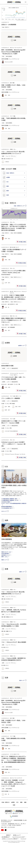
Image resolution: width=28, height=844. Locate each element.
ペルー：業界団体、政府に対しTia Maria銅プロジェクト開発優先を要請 (13, 611)
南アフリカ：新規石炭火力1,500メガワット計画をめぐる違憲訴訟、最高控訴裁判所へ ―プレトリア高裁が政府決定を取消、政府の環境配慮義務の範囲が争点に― (13, 760)
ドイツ (19, 396)
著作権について (17, 835)
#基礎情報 (3, 256)
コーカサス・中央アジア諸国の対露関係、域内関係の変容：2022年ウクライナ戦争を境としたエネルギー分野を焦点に (13, 297)
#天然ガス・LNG (14, 304)
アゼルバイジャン (17, 291)
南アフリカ (16, 754)
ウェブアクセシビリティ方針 (18, 836)
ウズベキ (12, 293)
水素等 (3, 368)
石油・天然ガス (5, 27)
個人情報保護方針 (6, 836)
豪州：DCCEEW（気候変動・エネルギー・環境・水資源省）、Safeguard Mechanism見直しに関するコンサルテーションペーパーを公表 (13, 783)
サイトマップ (23, 838)
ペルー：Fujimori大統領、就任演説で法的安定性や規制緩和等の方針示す (13, 659)
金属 (3, 156)
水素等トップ (21, 345)
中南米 (11, 149)
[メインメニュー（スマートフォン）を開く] (25, 2)
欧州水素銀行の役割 (7, 366)
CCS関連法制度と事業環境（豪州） (9, 498)
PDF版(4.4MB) (22, 286)
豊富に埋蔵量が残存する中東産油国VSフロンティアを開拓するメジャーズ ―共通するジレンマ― (13, 320)
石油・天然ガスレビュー (16, 277)
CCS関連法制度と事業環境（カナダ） (10, 500)
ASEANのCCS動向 (5, 502)
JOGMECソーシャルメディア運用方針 (10, 838)
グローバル (12, 222)
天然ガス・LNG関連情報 (8, 24)
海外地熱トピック (5, 555)
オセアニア (12, 47)
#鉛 (4, 631)
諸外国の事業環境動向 (6, 506)
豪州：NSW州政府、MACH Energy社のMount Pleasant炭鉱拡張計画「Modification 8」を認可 (13, 52)
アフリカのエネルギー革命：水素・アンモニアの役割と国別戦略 (13, 378)
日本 (14, 396)
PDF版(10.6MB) (21, 311)
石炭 (3, 56)
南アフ (15, 375)
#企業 (2, 279)
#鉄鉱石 (8, 617)
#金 (4, 158)
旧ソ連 (13, 247)
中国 (14, 116)
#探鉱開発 (12, 327)
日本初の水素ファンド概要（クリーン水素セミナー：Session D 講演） (13, 422)
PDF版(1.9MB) (22, 242)
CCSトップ (4, 511)
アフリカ (12, 373)
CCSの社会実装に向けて (7, 508)
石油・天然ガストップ (19, 205)
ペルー (14, 149)
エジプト (16, 373)
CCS (17, 802)
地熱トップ (4, 559)
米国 (13, 82)
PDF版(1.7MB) (22, 458)
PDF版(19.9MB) (21, 263)
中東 (11, 316)
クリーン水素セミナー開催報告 (10, 398)
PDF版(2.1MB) (22, 435)
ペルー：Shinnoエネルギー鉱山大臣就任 (13, 642)
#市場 (2, 235)
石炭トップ (21, 680)
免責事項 (8, 835)
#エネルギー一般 (5, 304)
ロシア (17, 247)
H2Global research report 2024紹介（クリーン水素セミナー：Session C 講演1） (13, 444)
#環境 (13, 403)
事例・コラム (4, 556)
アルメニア (24, 291)
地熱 (21, 802)
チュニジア (21, 373)
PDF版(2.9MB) (22, 391)
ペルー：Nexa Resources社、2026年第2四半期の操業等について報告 (13, 625)
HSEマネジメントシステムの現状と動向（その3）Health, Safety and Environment (13, 272)
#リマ (11, 158)
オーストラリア (18, 47)
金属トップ (21, 571)
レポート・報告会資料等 (12, 368)
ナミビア (12, 375)
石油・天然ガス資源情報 (16, 233)
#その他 (8, 158)
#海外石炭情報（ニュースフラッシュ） (10, 59)
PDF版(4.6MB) (22, 413)
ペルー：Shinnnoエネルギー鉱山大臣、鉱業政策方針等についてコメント (13, 152)
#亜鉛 (7, 631)
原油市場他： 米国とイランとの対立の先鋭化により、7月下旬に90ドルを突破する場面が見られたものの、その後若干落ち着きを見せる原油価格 (13, 227)
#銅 (2, 158)
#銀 (4, 617)
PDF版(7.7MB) (22, 334)
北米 (11, 82)
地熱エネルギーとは (6, 552)
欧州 (11, 247)
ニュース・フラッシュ (11, 156)
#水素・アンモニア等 (15, 384)
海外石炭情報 (9, 56)
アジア (11, 116)
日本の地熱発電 (5, 553)
